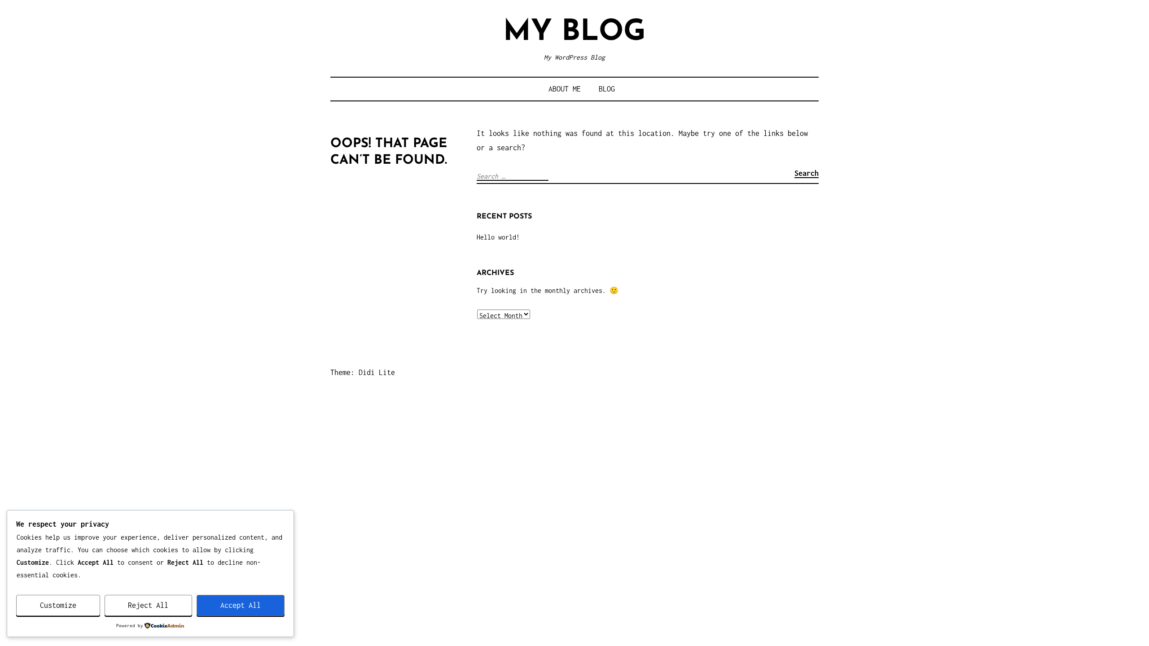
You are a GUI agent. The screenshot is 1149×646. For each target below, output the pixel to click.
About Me (564, 89)
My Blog (574, 32)
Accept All (240, 605)
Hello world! (498, 237)
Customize (58, 605)
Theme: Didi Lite (362, 372)
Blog (607, 89)
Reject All (148, 605)
